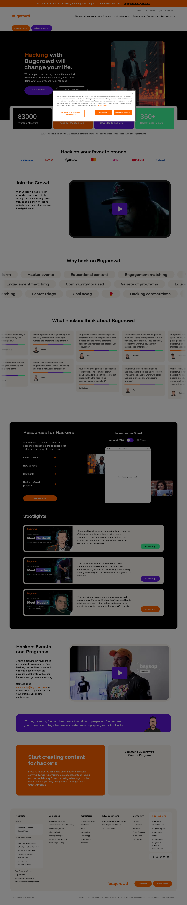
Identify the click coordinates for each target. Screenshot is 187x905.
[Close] (132, 93)
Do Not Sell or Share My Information (71, 113)
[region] (94, 106)
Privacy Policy (102, 105)
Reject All (103, 112)
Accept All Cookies (123, 112)
